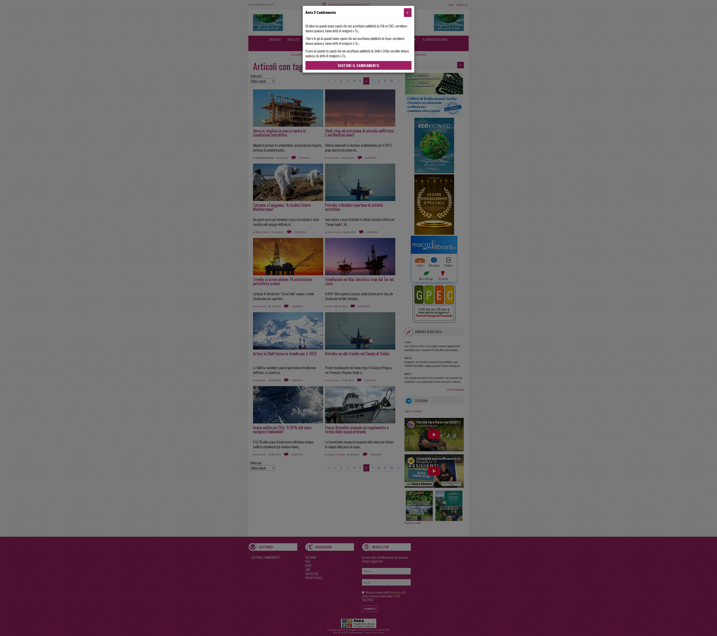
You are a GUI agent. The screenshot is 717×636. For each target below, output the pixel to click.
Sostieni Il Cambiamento (358, 65)
